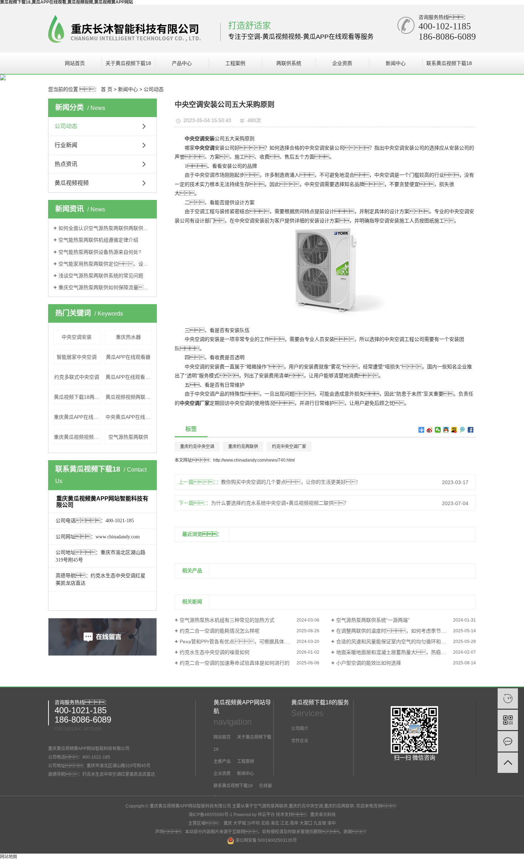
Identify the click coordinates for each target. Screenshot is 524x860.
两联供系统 (288, 63)
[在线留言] (508, 741)
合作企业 (299, 740)
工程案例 (235, 63)
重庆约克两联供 (243, 446)
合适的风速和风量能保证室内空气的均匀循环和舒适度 (396, 641)
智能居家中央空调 (77, 357)
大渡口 (305, 823)
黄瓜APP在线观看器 (128, 357)
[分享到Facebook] (471, 430)
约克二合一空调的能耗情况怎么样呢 (220, 631)
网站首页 (75, 63)
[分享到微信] (438, 430)
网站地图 (8, 856)
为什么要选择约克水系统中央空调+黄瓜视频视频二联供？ (280, 503)
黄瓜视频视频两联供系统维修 (129, 397)
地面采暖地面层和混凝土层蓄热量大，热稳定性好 (396, 652)
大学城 (239, 823)
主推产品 (222, 761)
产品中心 (182, 63)
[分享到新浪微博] (430, 430)
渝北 (275, 823)
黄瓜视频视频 (72, 183)
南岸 (294, 823)
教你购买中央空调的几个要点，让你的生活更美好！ (291, 482)
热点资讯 (66, 164)
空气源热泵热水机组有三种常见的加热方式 (227, 620)
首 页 (106, 89)
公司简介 (299, 728)
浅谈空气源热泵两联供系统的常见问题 (100, 275)
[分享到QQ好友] (446, 430)
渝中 (331, 823)
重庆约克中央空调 (197, 446)
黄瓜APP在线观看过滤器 (129, 377)
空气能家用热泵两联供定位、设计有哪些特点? (104, 264)
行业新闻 (66, 145)
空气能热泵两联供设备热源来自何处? (99, 252)
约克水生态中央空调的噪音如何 (215, 652)
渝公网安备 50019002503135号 (265, 840)
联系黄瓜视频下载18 (449, 63)
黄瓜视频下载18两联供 (77, 397)
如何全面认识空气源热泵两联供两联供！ (104, 228)
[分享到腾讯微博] (462, 430)
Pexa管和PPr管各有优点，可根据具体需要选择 (242, 641)
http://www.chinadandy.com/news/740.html (254, 460)
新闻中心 (396, 63)
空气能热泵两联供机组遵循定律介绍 (98, 240)
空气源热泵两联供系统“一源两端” (373, 620)
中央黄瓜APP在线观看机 (129, 417)
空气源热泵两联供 (128, 437)
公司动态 (154, 89)
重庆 (228, 823)
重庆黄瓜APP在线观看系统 (77, 417)
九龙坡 (319, 823)
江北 (284, 823)
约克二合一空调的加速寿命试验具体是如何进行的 (234, 663)
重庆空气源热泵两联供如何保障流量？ (104, 287)
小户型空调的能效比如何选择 (368, 663)
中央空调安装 (77, 337)
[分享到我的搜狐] (454, 430)
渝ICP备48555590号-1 (210, 814)
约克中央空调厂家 (289, 446)
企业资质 (342, 63)
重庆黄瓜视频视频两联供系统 (77, 437)
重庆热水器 (128, 337)
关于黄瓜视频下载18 (128, 63)
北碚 (265, 823)
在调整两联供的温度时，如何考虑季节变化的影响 (401, 631)
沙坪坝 (253, 823)
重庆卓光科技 (323, 814)
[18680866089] (508, 698)
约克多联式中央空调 (76, 377)
